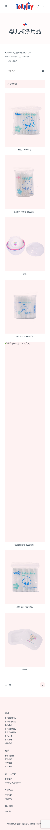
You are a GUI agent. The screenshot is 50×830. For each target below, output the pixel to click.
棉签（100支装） (25, 149)
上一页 (8, 685)
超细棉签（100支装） (25, 607)
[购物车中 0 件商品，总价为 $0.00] (43, 6)
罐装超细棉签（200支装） (25, 545)
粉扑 (25, 274)
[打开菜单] (6, 6)
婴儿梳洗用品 (21, 53)
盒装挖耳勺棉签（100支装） (25, 212)
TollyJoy (12, 53)
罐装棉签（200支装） (25, 336)
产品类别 (12, 83)
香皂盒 (25, 669)
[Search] (43, 71)
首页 (6, 53)
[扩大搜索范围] (38, 6)
